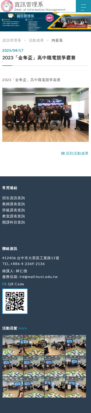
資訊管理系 (11, 40)
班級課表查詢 (13, 210)
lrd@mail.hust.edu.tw (39, 276)
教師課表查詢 (13, 204)
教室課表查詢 (13, 216)
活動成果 (36, 40)
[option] (45, 21)
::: (2, 4)
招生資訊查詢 (13, 198)
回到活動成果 (77, 153)
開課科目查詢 (13, 222)
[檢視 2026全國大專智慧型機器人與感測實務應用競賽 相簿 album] (12, 345)
